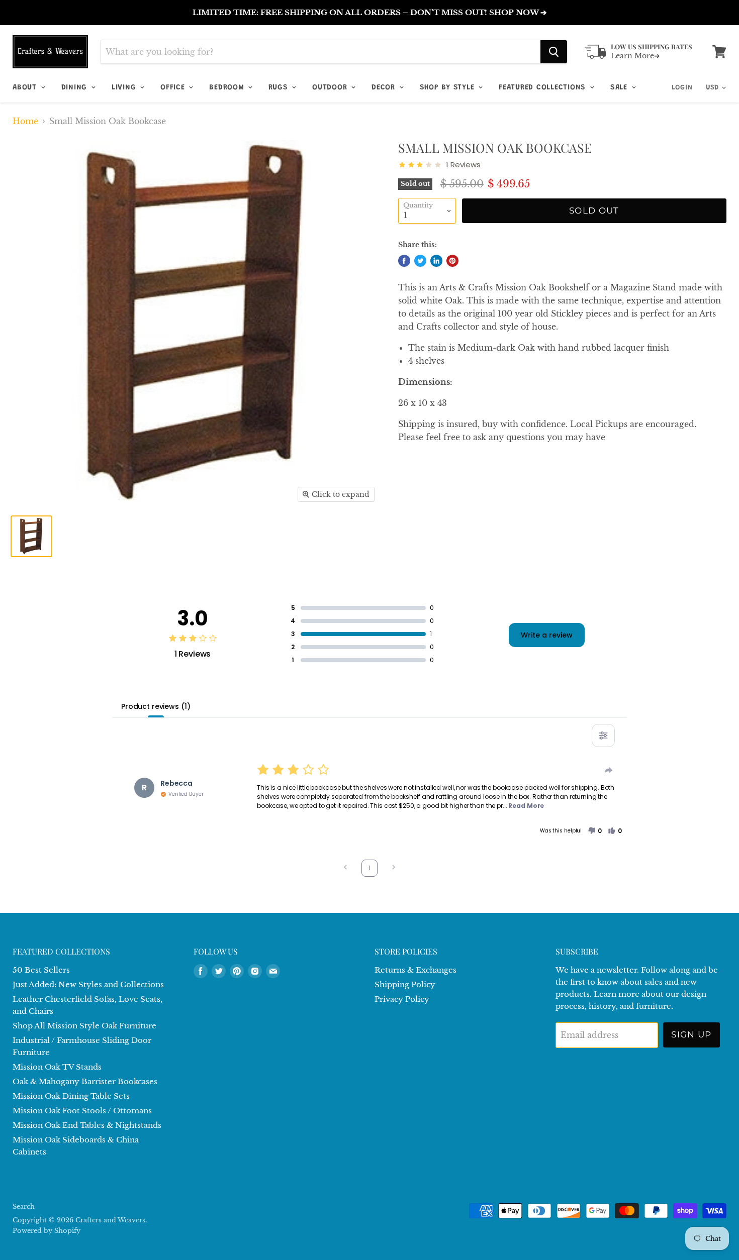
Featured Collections (544, 87)
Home (25, 121)
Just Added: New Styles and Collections (88, 984)
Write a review (547, 635)
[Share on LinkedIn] (436, 261)
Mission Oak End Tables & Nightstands (87, 1125)
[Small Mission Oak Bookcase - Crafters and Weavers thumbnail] (31, 536)
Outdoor (331, 87)
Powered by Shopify (46, 1230)
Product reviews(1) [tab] (155, 706)
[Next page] (394, 868)
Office (174, 87)
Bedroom (228, 87)
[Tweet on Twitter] (420, 261)
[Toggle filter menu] (603, 735)
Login (682, 87)
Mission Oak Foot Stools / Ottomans (82, 1110)
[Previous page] (345, 868)
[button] (595, 830)
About (26, 87)
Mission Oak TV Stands (57, 1067)
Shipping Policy (405, 984)
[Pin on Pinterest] (452, 261)
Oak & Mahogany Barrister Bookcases (85, 1081)
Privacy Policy (402, 999)
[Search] (553, 51)
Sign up (691, 1034)
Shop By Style (449, 87)
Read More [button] (526, 805)
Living (125, 87)
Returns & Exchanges (415, 970)
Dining (75, 87)
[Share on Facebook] (404, 261)
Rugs (279, 87)
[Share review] (609, 770)
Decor (385, 87)
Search (24, 1206)
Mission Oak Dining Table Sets (71, 1096)
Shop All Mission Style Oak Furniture (84, 1025)
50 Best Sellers (41, 970)
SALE (620, 87)
